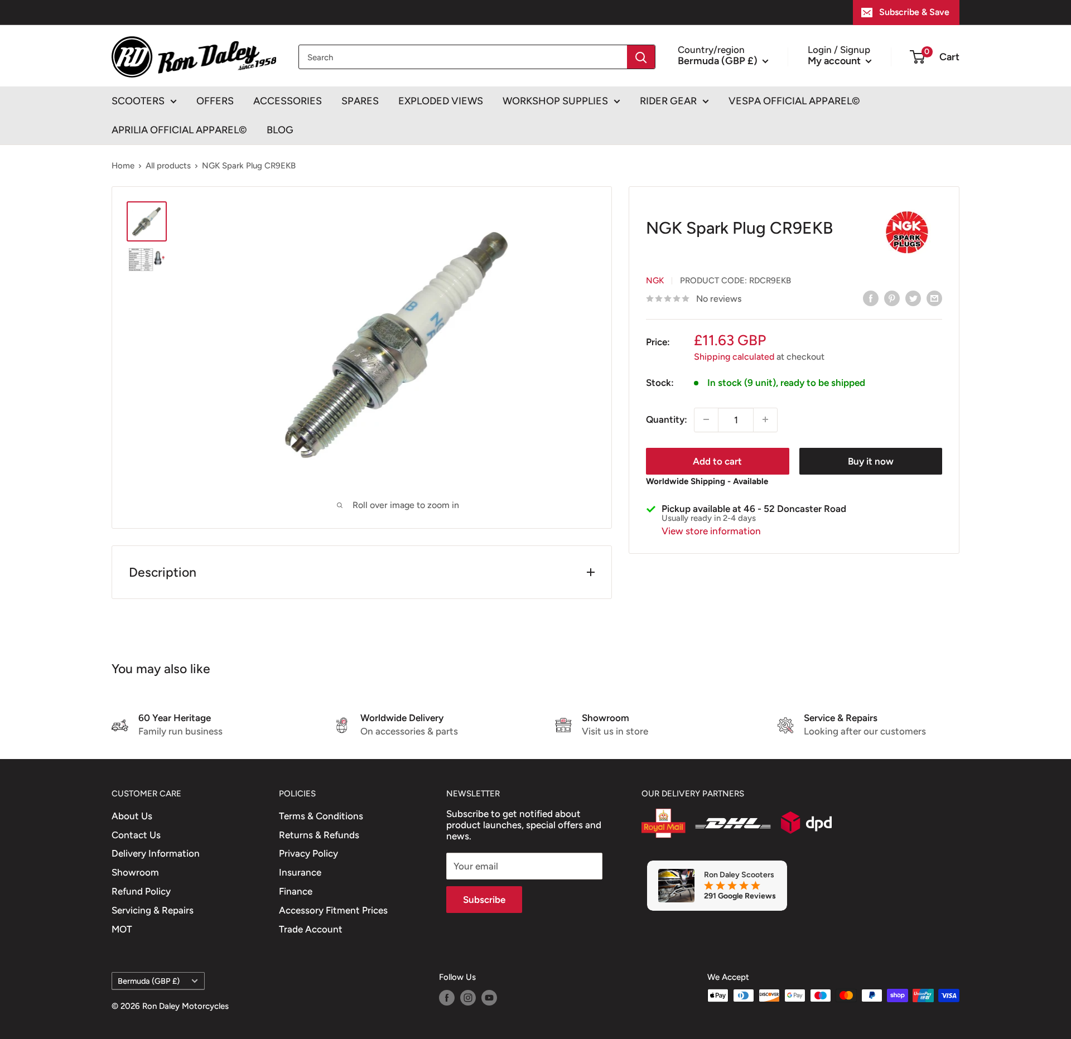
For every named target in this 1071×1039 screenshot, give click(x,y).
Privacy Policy (308, 853)
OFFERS (215, 101)
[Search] (641, 57)
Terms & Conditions (321, 815)
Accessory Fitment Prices (333, 910)
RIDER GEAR (668, 101)
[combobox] (463, 57)
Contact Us (136, 834)
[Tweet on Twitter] (913, 298)
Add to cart (717, 460)
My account (835, 60)
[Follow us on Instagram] (468, 997)
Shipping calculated (734, 356)
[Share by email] (934, 298)
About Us (132, 815)
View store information (711, 531)
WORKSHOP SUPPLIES (555, 101)
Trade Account (310, 929)
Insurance (300, 872)
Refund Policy (141, 891)
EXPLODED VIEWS (440, 101)
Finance (295, 891)
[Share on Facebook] (871, 298)
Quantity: (666, 418)
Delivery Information (156, 853)
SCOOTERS (138, 101)
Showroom (135, 872)
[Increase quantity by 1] (765, 419)
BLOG (280, 130)
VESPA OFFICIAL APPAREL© (794, 101)
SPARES (360, 101)
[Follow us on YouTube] (489, 997)
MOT (122, 929)
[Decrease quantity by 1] (706, 419)
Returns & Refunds (319, 834)
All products (168, 166)
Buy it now (871, 460)
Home (123, 166)
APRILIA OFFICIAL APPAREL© (179, 130)
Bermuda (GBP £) (149, 981)
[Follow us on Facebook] (447, 997)
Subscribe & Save (914, 12)
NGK (655, 281)
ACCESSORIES (287, 101)
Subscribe (484, 899)
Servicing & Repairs (153, 910)
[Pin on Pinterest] (892, 298)
